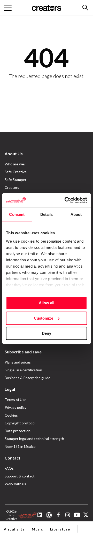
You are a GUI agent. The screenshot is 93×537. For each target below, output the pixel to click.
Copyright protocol (20, 423)
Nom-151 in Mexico (20, 446)
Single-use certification (23, 370)
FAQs (9, 468)
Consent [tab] (17, 214)
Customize (43, 318)
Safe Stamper (15, 179)
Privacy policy (15, 407)
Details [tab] (46, 214)
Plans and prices (18, 362)
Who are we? (15, 164)
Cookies (11, 415)
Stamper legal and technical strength (34, 438)
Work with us (15, 484)
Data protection (17, 431)
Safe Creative (16, 172)
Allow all (46, 303)
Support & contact (20, 476)
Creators (12, 187)
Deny (46, 333)
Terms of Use (15, 399)
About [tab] (76, 214)
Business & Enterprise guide (27, 378)
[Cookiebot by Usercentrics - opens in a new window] (65, 200)
